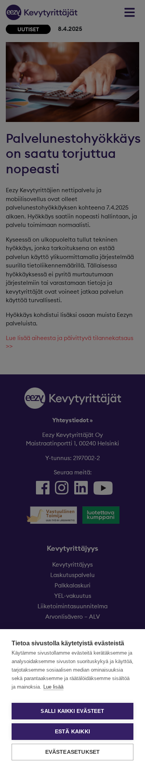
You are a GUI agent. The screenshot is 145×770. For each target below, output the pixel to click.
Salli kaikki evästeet (72, 711)
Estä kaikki (72, 731)
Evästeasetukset (72, 752)
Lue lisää (53, 687)
